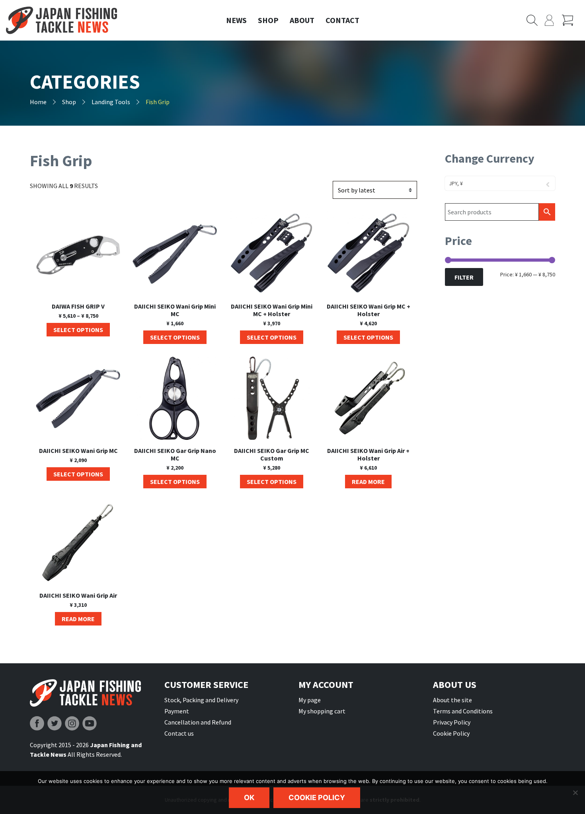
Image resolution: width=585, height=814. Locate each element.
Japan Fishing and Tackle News (61, 20)
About (302, 20)
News (236, 20)
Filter (464, 277)
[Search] (535, 20)
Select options (78, 330)
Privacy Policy (451, 722)
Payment (176, 711)
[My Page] (553, 20)
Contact (342, 20)
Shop (268, 20)
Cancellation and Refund (197, 722)
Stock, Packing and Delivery (201, 700)
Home (38, 102)
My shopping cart (321, 711)
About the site (452, 700)
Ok (249, 797)
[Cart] (570, 20)
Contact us (179, 733)
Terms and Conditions (463, 711)
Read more (368, 482)
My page (309, 700)
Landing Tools (111, 102)
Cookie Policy (451, 733)
